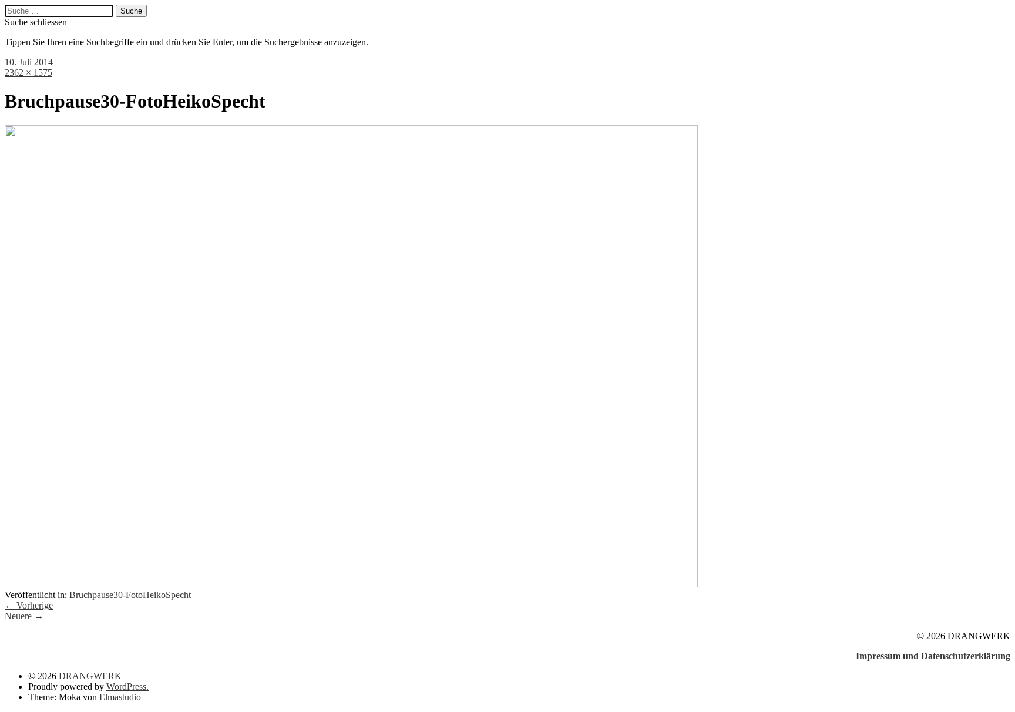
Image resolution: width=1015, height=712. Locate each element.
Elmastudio (120, 697)
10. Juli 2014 (29, 62)
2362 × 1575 (28, 73)
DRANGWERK (90, 676)
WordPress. (127, 686)
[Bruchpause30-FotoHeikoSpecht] (351, 584)
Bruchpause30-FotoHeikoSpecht (130, 595)
